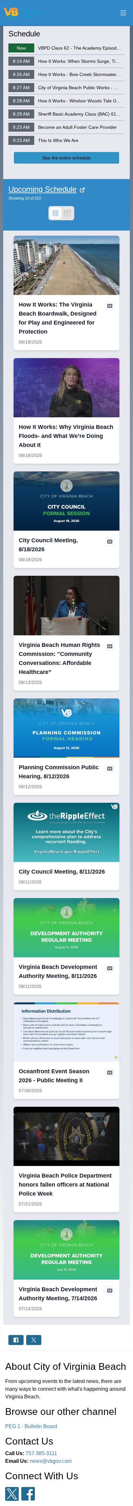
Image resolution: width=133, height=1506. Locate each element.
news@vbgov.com (51, 1461)
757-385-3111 (41, 1453)
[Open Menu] (123, 12)
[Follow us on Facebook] (28, 1494)
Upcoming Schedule (42, 189)
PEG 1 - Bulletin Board (31, 1426)
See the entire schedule (66, 157)
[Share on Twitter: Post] (33, 1340)
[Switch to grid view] (55, 213)
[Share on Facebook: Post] (16, 1340)
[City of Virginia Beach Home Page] (22, 13)
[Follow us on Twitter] (12, 1494)
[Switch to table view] (67, 213)
